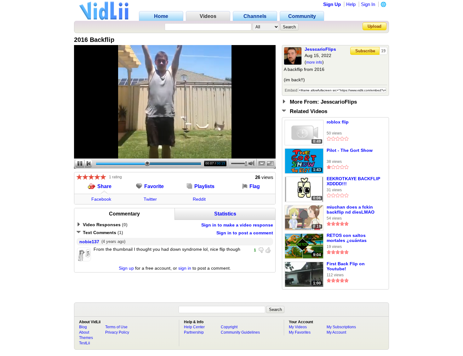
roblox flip (338, 121)
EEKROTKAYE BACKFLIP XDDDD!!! (353, 181)
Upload (374, 26)
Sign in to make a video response (237, 224)
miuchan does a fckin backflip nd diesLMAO (350, 209)
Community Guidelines (240, 332)
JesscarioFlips (320, 49)
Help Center (194, 327)
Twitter (150, 199)
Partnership (194, 332)
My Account (336, 332)
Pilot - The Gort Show (350, 150)
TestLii (84, 343)
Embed (291, 90)
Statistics (225, 213)
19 (383, 51)
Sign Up (332, 4)
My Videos (298, 327)
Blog (83, 327)
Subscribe (365, 51)
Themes (86, 338)
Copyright (229, 327)
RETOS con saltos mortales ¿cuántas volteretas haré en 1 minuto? (348, 238)
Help (351, 4)
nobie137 (89, 241)
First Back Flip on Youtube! (346, 266)
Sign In (368, 4)
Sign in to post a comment (244, 232)
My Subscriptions (341, 327)
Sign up (126, 268)
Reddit (199, 199)
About (84, 332)
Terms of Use (116, 327)
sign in (184, 268)
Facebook (101, 199)
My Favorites (300, 332)
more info (314, 62)
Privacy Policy (117, 332)
